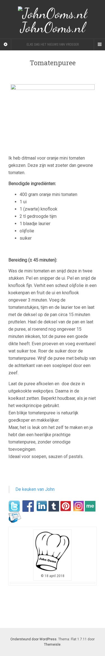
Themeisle (52, 644)
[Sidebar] (5, 44)
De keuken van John (35, 489)
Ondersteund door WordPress (33, 639)
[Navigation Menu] (99, 44)
